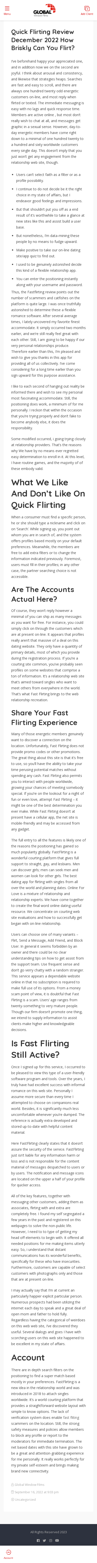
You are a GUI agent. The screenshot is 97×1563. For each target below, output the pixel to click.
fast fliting (71, 1417)
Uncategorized (25, 1499)
